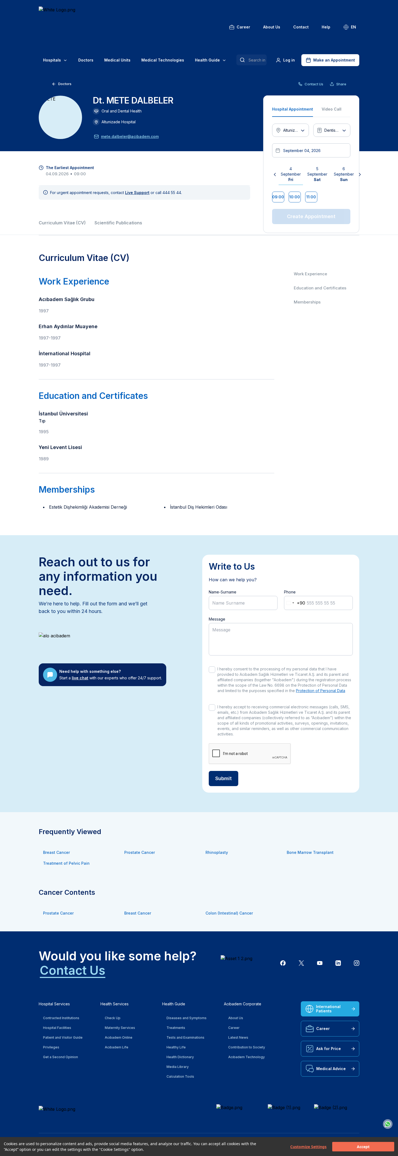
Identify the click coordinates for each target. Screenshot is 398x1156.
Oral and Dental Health (122, 111)
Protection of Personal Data (320, 690)
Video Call (331, 109)
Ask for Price (328, 1048)
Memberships (307, 302)
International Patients (328, 1008)
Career (243, 27)
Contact (301, 27)
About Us (271, 27)
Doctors (85, 60)
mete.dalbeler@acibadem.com (130, 136)
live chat (80, 678)
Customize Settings (308, 1146)
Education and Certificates (320, 287)
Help (326, 27)
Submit (223, 778)
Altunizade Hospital (119, 122)
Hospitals (52, 60)
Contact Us (314, 84)
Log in (289, 60)
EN (353, 27)
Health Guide (207, 60)
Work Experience (310, 273)
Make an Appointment (334, 60)
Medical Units (117, 60)
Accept (363, 1146)
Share (341, 84)
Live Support (137, 192)
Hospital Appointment (292, 109)
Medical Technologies (162, 60)
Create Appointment (311, 216)
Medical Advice (331, 1068)
